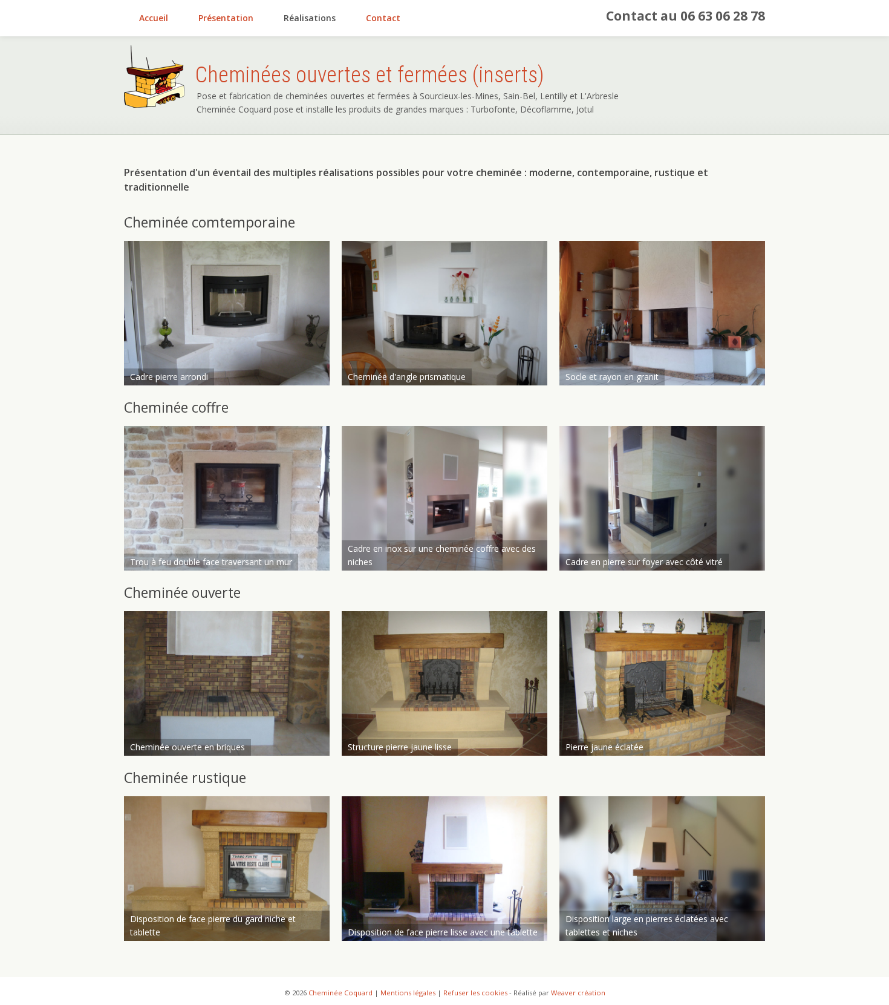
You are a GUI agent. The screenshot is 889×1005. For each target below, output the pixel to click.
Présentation (225, 18)
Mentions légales (407, 992)
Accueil (153, 18)
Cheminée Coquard (340, 992)
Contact (383, 18)
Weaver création (578, 992)
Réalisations (310, 18)
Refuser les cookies (475, 992)
